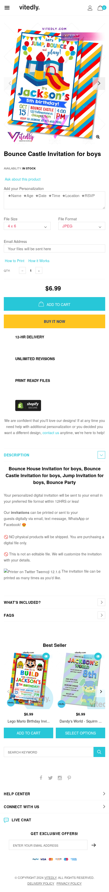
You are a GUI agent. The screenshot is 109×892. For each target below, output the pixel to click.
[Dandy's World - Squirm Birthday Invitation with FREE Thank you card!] (80, 679)
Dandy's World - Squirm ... (81, 721)
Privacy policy (69, 883)
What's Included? (22, 602)
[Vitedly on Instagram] (60, 777)
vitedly (50, 877)
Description (16, 454)
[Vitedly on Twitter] (50, 777)
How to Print (14, 260)
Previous (8, 691)
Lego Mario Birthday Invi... (29, 721)
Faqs (9, 615)
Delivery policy (40, 883)
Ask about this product (22, 179)
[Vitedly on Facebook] (41, 777)
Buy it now (54, 321)
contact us (51, 432)
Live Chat (21, 819)
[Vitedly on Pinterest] (69, 777)
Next (100, 691)
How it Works (38, 260)
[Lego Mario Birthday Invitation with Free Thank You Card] (28, 679)
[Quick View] (46, 656)
